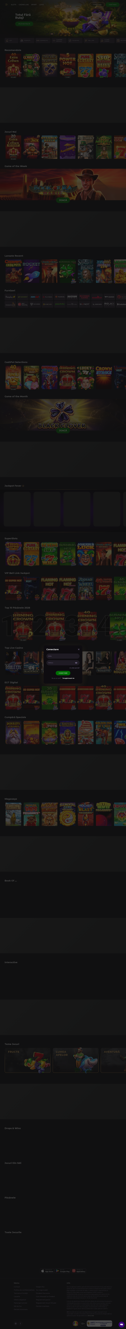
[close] (78, 649)
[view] (77, 656)
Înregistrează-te (68, 678)
